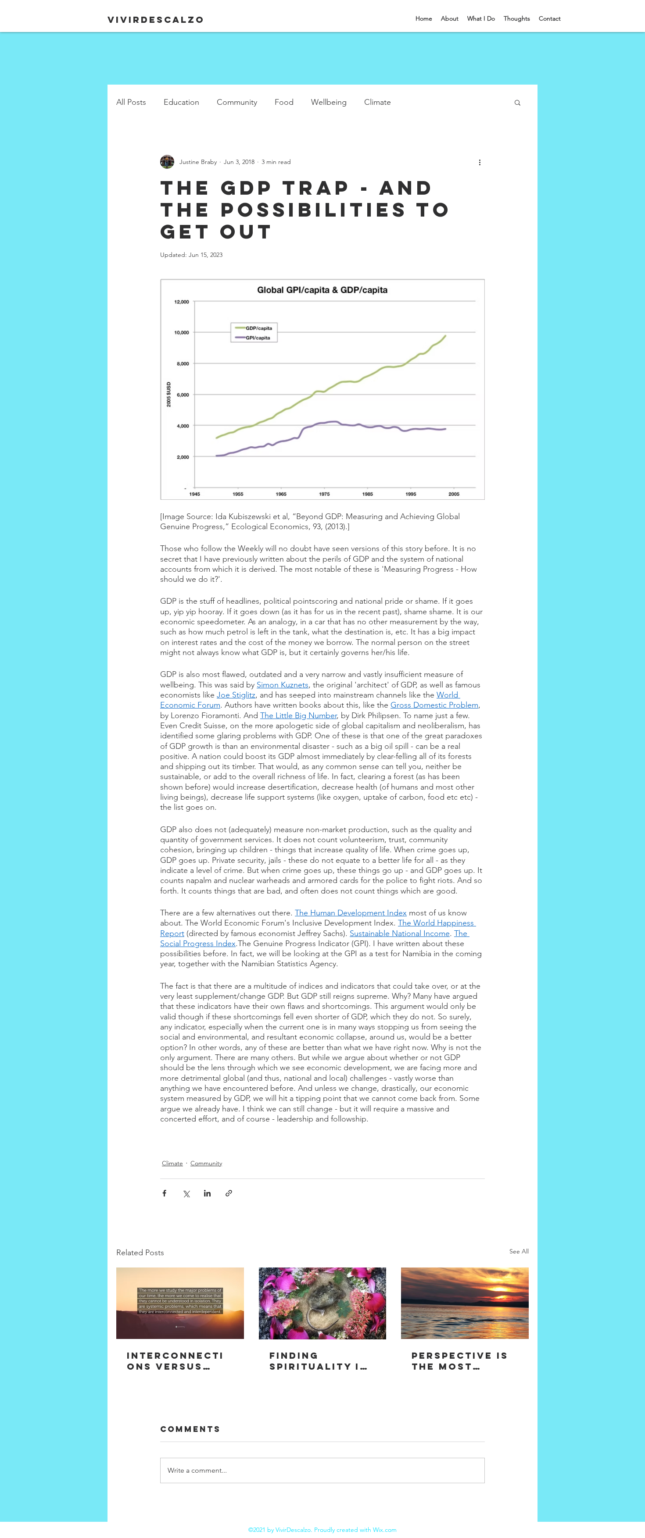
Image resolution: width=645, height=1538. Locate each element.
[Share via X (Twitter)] (186, 1193)
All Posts (131, 102)
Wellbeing (329, 102)
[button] (517, 102)
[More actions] (479, 162)
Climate (377, 102)
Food (284, 102)
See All (519, 1251)
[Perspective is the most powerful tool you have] (465, 1303)
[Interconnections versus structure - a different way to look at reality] (180, 1303)
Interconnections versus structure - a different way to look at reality (175, 1361)
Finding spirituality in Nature (318, 1361)
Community (237, 102)
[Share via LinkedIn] (207, 1193)
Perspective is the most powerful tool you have (462, 1361)
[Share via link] (229, 1193)
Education (181, 102)
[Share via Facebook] (164, 1193)
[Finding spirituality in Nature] (323, 1303)
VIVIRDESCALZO (156, 19)
